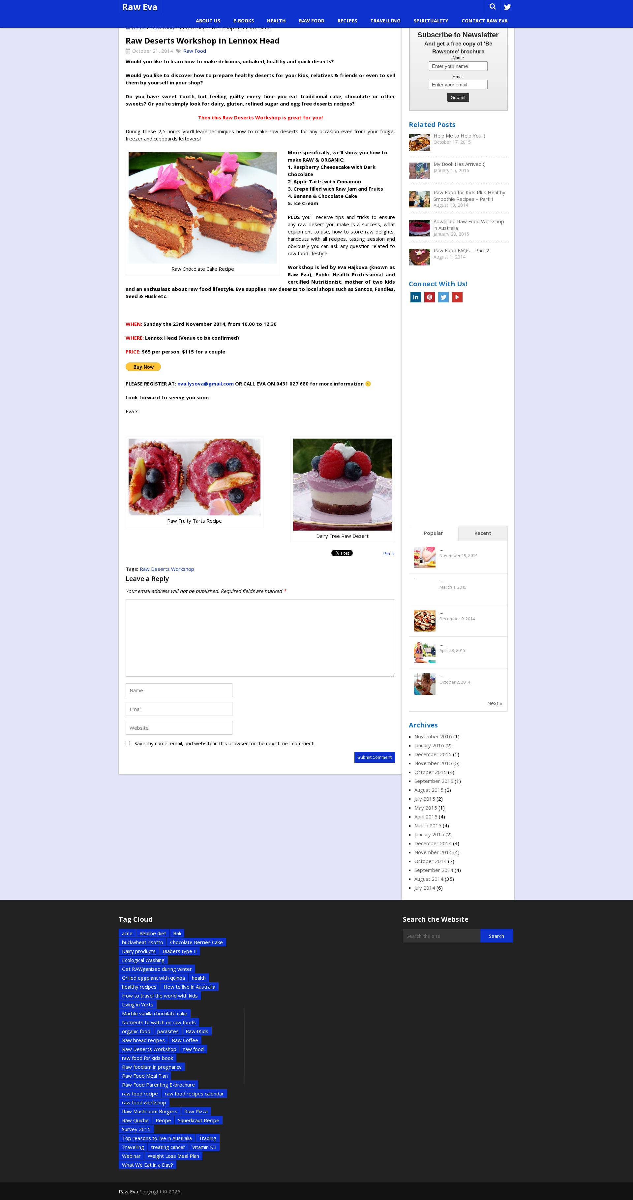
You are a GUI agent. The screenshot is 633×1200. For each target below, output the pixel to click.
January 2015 (429, 834)
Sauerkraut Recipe (198, 1120)
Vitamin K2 (204, 1147)
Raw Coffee (185, 1040)
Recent (483, 533)
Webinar (131, 1156)
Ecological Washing (143, 960)
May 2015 (425, 807)
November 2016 (433, 736)
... (441, 548)
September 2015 (433, 781)
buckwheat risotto (142, 942)
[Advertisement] (458, 416)
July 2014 (424, 887)
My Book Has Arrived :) (460, 164)
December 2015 (433, 754)
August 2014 (428, 879)
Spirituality (431, 21)
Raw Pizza (196, 1111)
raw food (193, 1049)
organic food (136, 1031)
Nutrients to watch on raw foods (159, 1022)
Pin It (389, 553)
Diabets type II (180, 951)
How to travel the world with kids (160, 995)
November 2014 (433, 852)
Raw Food (311, 21)
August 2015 (428, 789)
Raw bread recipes (143, 1040)
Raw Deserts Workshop (167, 569)
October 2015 (430, 772)
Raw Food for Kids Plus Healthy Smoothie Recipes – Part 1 (469, 195)
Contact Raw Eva (485, 21)
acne (127, 933)
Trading (207, 1138)
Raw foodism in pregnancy (152, 1066)
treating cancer (168, 1147)
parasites (168, 1031)
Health (276, 21)
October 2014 (430, 861)
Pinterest (429, 297)
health (199, 977)
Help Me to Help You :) (459, 135)
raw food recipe (140, 1093)
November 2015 (433, 763)
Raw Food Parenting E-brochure (158, 1084)
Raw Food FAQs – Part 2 (461, 250)
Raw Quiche (135, 1120)
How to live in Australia (189, 986)
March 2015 (427, 825)
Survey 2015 (136, 1129)
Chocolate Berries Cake (196, 942)
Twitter (443, 297)
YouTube (457, 297)
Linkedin (415, 297)
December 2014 (433, 843)
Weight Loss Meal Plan (173, 1156)
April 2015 (425, 816)
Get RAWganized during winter (157, 969)
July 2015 (424, 798)
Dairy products (139, 951)
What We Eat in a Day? (147, 1164)
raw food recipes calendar (194, 1093)
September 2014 (433, 870)
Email (458, 77)
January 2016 (429, 745)
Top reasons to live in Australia (157, 1138)
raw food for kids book (147, 1058)
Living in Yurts (137, 1004)
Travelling (385, 21)
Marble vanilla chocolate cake (154, 1013)
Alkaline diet (152, 933)
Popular (433, 533)
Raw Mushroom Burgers (149, 1111)
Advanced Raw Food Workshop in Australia (469, 224)
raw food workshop (144, 1102)
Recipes (347, 21)
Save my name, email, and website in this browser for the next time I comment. (225, 743)
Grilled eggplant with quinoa (153, 977)
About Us (208, 21)
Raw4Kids (197, 1031)
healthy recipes (139, 986)
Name (458, 58)
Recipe (163, 1120)
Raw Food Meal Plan (145, 1075)
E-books (243, 21)
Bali (177, 933)
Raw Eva (140, 7)
